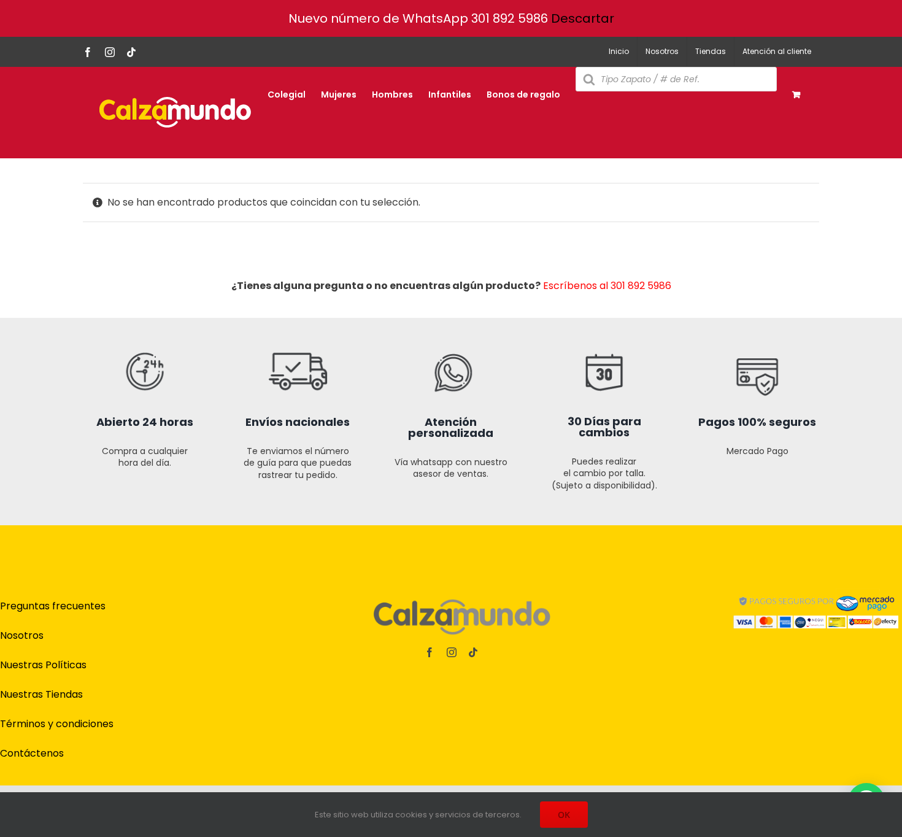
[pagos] (816, 591)
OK (564, 814)
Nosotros (22, 635)
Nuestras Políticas (43, 665)
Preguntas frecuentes (53, 606)
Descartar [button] (582, 18)
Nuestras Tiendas (41, 694)
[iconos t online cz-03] (451, 322)
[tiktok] (473, 652)
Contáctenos (32, 753)
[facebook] (429, 652)
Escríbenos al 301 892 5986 (607, 286)
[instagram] (452, 652)
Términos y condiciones (57, 724)
